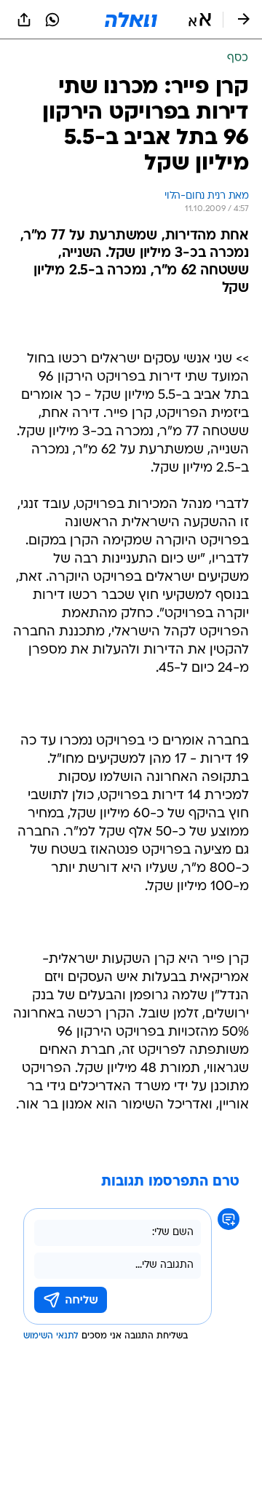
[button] (199, 19)
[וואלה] (131, 19)
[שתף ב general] (24, 20)
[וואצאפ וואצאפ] (52, 19)
